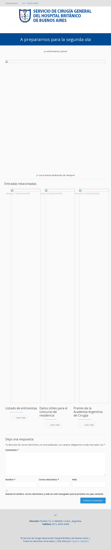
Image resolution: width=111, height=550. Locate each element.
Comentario (12, 449)
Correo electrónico (49, 479)
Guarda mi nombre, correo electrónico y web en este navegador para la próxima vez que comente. (54, 493)
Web (74, 479)
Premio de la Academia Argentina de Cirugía (88, 411)
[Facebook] (104, 3)
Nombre (10, 479)
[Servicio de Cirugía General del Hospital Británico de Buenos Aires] (55, 15)
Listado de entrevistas (21, 408)
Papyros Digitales (80, 541)
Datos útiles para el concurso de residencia (53, 411)
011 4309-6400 (30, 3)
